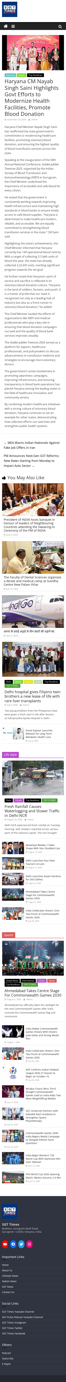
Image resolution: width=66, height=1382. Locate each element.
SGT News (7, 1286)
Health (21, 75)
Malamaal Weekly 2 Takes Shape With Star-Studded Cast (43, 846)
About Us (7, 1270)
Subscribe (7, 1358)
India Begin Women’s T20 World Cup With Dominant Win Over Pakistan (43, 1159)
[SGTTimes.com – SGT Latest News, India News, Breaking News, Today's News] (5, 26)
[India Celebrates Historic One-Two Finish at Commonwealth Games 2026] (13, 909)
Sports (52, 980)
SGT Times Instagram (14, 1322)
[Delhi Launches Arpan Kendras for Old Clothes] (13, 874)
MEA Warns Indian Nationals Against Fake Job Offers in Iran (32, 445)
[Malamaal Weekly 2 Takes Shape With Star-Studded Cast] (13, 843)
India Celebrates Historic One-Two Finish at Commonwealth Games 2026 (43, 914)
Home (5, 1264)
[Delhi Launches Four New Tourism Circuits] (13, 859)
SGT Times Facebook (13, 1333)
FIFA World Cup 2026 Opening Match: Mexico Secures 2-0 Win (43, 1176)
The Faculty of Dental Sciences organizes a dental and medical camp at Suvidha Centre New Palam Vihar (32, 581)
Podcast (6, 1353)
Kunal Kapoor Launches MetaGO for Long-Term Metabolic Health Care (39, 734)
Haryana (10, 75)
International (28, 980)
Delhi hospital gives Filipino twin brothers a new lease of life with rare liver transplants (33, 696)
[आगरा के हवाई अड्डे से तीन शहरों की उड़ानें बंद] (33, 597)
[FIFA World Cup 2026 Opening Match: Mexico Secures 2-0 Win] (13, 1172)
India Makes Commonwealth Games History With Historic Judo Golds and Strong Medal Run (42, 1033)
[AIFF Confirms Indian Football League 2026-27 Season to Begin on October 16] (13, 1068)
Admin (34, 119)
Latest (28, 681)
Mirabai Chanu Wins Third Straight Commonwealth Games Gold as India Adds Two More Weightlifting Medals (43, 1093)
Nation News (9, 1281)
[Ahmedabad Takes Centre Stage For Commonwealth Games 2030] (13, 890)
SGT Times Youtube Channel (18, 1311)
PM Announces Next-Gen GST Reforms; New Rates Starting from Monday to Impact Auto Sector (31, 461)
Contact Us (8, 1292)
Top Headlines (35, 75)
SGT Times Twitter (12, 1328)
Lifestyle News (10, 1275)
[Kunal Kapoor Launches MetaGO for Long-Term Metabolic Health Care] (13, 728)
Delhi (8, 681)
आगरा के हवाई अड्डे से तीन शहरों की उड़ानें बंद (29, 631)
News (38, 681)
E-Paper (6, 1363)
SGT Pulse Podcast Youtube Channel (22, 1317)
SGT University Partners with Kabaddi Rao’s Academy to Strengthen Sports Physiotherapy (42, 1115)
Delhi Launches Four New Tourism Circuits (40, 862)
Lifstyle (18, 800)
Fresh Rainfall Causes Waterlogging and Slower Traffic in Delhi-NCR (32, 811)
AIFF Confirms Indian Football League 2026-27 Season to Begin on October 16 (42, 1073)
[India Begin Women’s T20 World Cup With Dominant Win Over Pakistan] (13, 1153)
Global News (12, 980)
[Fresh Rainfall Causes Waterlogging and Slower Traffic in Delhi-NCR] (33, 762)
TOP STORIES (12, 685)
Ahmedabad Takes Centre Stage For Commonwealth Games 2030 (40, 895)
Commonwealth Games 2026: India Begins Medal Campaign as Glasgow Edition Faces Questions (43, 1138)
